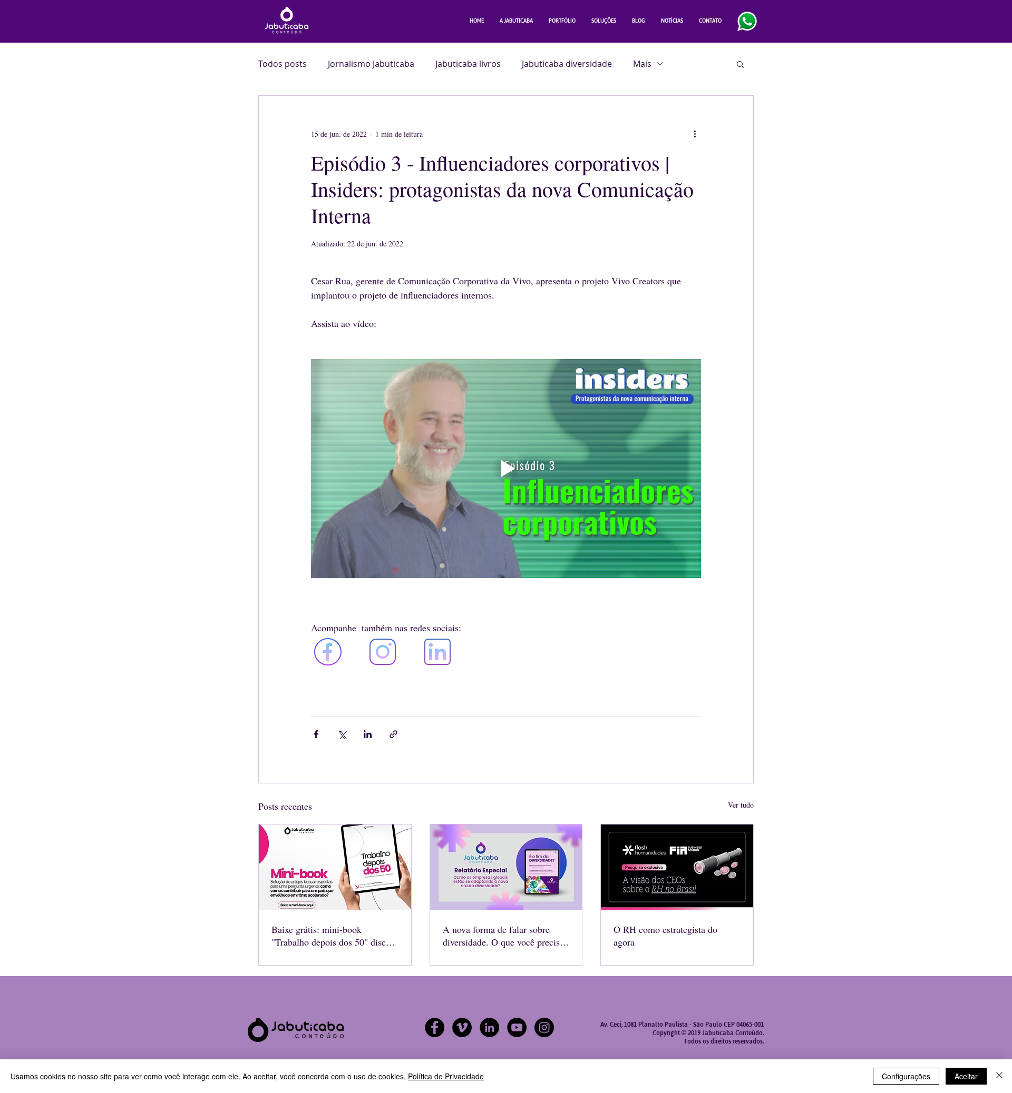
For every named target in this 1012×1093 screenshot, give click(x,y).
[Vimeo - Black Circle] (462, 1027)
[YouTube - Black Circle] (517, 1027)
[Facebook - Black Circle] (434, 1027)
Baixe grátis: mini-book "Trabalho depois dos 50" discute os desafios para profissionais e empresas (334, 935)
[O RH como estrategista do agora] (677, 867)
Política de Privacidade (446, 1076)
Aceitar (966, 1076)
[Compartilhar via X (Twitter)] (342, 734)
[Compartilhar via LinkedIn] (368, 734)
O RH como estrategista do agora (665, 935)
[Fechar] (999, 1076)
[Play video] (506, 468)
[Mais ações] (694, 133)
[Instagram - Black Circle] (544, 1027)
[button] (740, 63)
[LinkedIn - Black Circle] (489, 1027)
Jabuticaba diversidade (567, 63)
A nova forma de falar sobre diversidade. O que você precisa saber (503, 935)
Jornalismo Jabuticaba (371, 63)
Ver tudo (741, 805)
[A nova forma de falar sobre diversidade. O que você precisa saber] (506, 867)
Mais (642, 63)
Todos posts (282, 63)
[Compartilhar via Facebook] (316, 734)
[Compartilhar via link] (393, 734)
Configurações (906, 1076)
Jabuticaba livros (468, 63)
